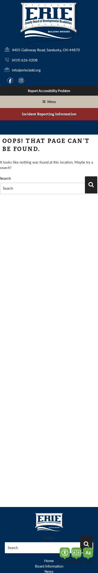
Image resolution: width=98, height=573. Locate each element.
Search (5, 178)
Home (49, 560)
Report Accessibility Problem (49, 90)
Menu (51, 101)
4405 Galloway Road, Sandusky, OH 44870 (46, 50)
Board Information (49, 566)
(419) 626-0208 (25, 59)
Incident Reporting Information (49, 114)
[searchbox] (49, 188)
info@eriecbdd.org (26, 69)
